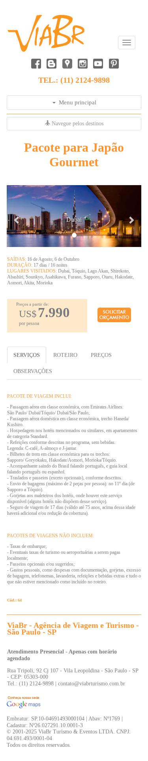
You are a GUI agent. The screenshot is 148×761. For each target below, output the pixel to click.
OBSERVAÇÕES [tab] (32, 371)
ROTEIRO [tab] (65, 355)
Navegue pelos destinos (76, 123)
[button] (17, 216)
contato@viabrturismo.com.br (91, 684)
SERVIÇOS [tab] (26, 355)
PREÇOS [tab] (101, 355)
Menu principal (76, 102)
